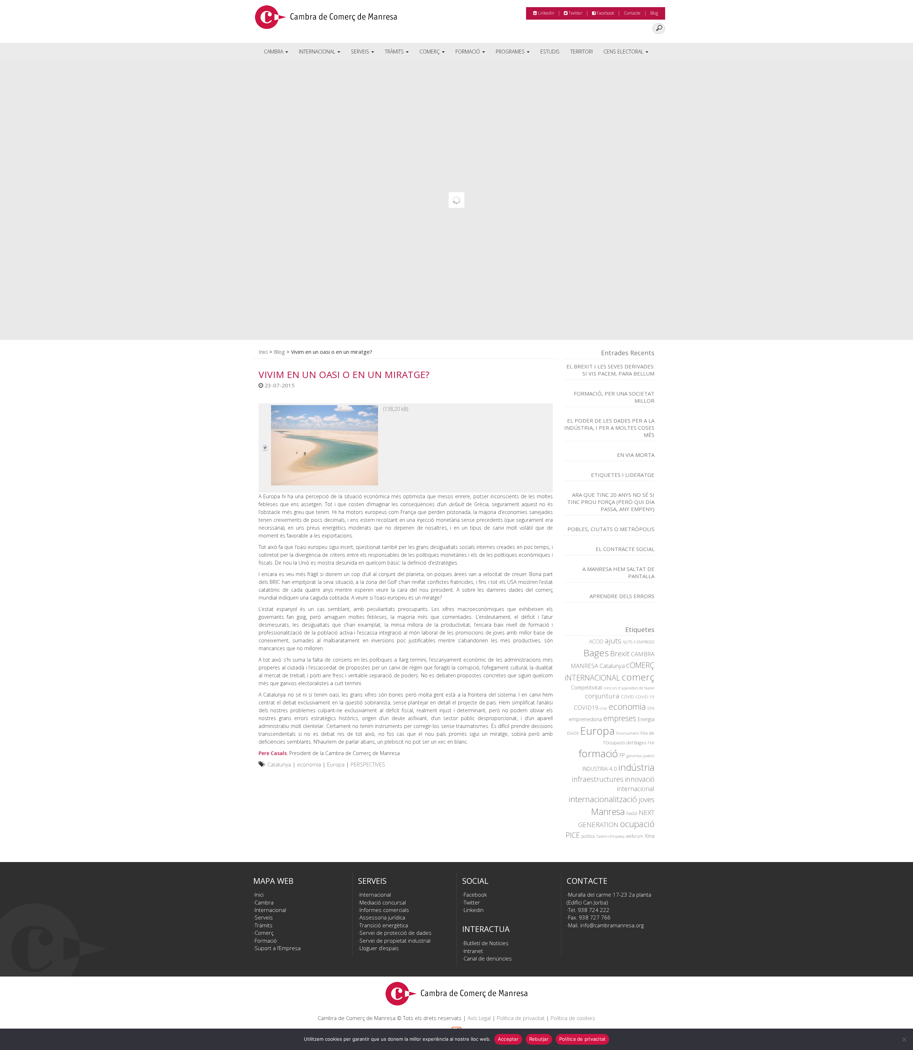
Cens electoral (624, 51)
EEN (650, 708)
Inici (263, 351)
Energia (646, 719)
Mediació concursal (382, 902)
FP (622, 755)
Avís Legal (479, 1017)
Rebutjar (539, 1039)
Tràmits (395, 51)
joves (646, 799)
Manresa (608, 811)
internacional (635, 788)
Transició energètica (383, 925)
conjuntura (602, 695)
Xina (649, 835)
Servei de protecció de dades (395, 932)
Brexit (619, 653)
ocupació (637, 824)
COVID (627, 697)
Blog (654, 13)
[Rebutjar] (904, 1039)
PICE (573, 835)
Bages (596, 652)
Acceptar (508, 1039)
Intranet (473, 950)
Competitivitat (586, 687)
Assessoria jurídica (382, 917)
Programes (511, 51)
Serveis (361, 51)
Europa (336, 764)
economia (309, 764)
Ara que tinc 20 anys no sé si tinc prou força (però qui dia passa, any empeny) (610, 502)
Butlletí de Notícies (486, 943)
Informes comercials (384, 909)
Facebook (605, 13)
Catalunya (279, 764)
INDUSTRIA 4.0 (599, 768)
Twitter (574, 13)
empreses (619, 718)
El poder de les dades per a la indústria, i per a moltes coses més (609, 427)
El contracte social (625, 548)
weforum (634, 836)
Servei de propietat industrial (394, 940)
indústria (636, 767)
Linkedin (545, 13)
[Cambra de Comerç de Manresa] (326, 20)
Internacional (318, 51)
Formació (468, 51)
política (588, 836)
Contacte (632, 13)
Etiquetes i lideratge (622, 474)
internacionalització (603, 799)
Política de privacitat (521, 1017)
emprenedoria (585, 719)
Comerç (430, 51)
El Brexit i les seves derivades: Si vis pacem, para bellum (610, 370)
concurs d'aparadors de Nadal (629, 687)
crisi (603, 708)
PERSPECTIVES (368, 764)
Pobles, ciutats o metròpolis (610, 528)
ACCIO (596, 641)
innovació (639, 779)
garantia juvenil (640, 755)
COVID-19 (645, 696)
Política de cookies (573, 1017)
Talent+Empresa (610, 836)
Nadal (631, 813)
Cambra (274, 51)
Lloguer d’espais (379, 948)
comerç (638, 677)
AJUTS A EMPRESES (638, 641)
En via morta (635, 454)
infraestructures (597, 779)
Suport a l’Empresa (278, 948)
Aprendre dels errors (622, 596)
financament (627, 733)
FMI (651, 742)
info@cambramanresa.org (612, 925)
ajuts (613, 641)
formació (598, 753)
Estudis (550, 51)
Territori (581, 51)
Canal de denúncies (488, 958)
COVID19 (586, 707)
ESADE (573, 733)
